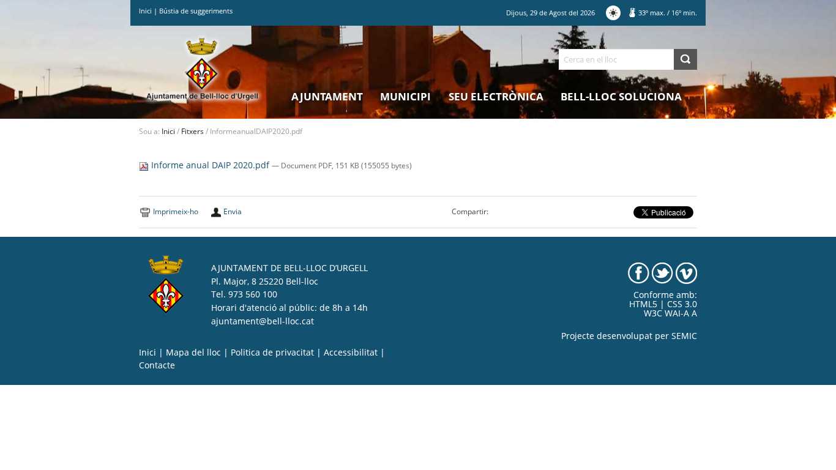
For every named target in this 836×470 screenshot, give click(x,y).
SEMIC (684, 335)
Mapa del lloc (193, 352)
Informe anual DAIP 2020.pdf (210, 165)
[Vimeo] (686, 272)
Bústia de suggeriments (196, 10)
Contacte (157, 365)
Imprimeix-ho (175, 211)
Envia (232, 211)
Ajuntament (327, 96)
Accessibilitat (351, 352)
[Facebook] (638, 272)
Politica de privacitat (272, 352)
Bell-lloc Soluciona (621, 96)
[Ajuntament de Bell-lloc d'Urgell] (202, 68)
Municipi (405, 96)
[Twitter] (662, 272)
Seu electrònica (496, 96)
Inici (145, 10)
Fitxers (192, 131)
